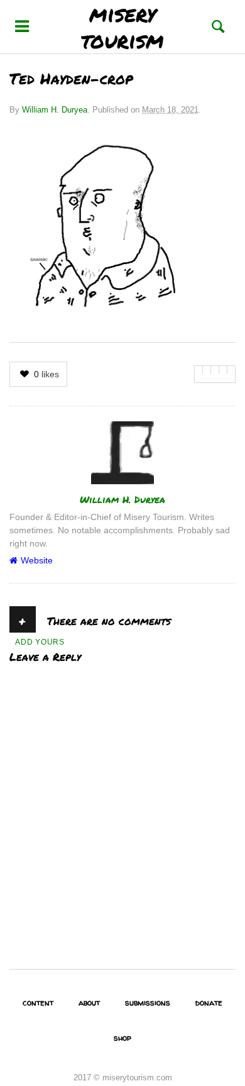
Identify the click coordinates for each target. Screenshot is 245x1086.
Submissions (147, 1002)
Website (37, 560)
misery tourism (122, 26)
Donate (208, 1002)
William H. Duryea (54, 109)
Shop (122, 1037)
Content (38, 1002)
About (89, 1002)
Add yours (40, 642)
